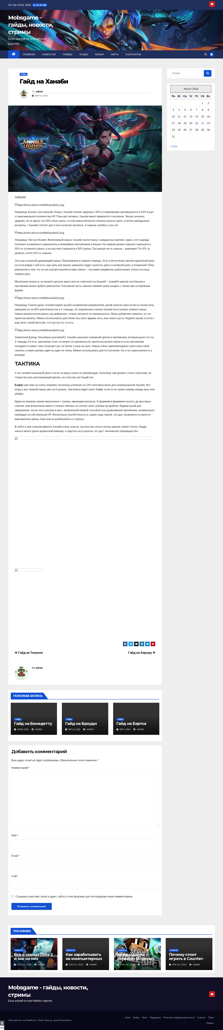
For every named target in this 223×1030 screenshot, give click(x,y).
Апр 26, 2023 (179, 965)
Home (128, 1017)
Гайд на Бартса (131, 723)
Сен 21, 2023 (76, 965)
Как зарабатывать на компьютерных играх (84, 958)
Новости (49, 54)
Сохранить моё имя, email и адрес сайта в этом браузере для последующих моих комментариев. (74, 896)
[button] (205, 54)
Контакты (133, 54)
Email (15, 855)
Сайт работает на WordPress (22, 1020)
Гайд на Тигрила (30, 652)
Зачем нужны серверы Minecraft (135, 956)
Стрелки (201, 1017)
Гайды (67, 54)
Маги (144, 1017)
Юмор (99, 54)
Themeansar (65, 1020)
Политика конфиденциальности (179, 1017)
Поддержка (155, 1017)
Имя (14, 835)
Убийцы (210, 1023)
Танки (211, 1017)
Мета (115, 54)
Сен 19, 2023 (127, 965)
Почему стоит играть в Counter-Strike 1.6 (186, 958)
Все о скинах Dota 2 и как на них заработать (33, 958)
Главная (29, 54)
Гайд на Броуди (81, 723)
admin (39, 91)
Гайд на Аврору (140, 652)
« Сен (173, 146)
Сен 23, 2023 (24, 965)
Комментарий (20, 767)
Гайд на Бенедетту (33, 723)
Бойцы (136, 1017)
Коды (84, 54)
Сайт (14, 876)
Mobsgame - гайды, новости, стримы (30, 24)
